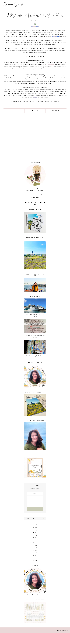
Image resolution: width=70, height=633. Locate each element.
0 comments (56, 110)
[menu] (65, 4)
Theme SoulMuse (62, 630)
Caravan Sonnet (13, 5)
